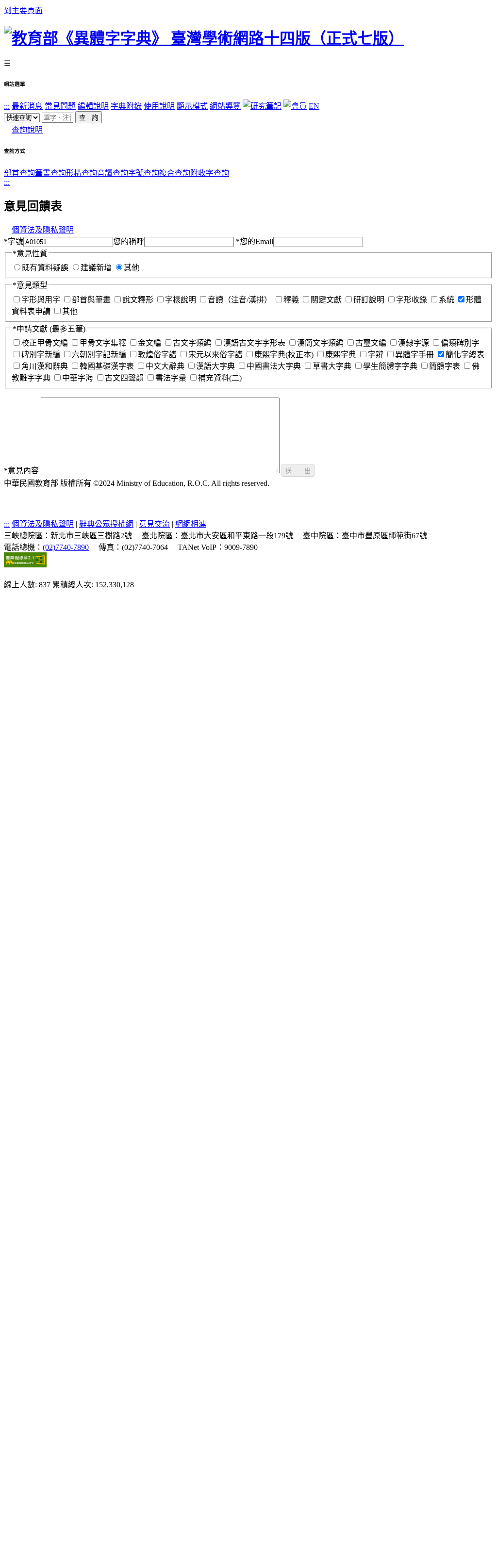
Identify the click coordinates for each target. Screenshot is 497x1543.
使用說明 (159, 106)
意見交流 (154, 524)
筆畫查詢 (50, 173)
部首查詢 (19, 173)
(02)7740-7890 (66, 547)
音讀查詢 (112, 173)
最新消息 (27, 106)
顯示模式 (192, 106)
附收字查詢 (209, 173)
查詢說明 (27, 130)
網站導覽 (225, 106)
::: (7, 106)
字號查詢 (143, 173)
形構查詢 (81, 173)
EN (314, 106)
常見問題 (60, 106)
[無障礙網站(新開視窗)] (25, 565)
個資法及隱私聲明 (43, 230)
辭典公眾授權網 (106, 524)
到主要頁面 (23, 10)
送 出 (298, 471)
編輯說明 (93, 106)
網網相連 (190, 524)
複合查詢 (174, 173)
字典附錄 (126, 106)
